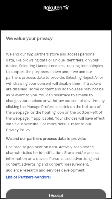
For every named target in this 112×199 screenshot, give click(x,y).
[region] (56, 114)
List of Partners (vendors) (28, 177)
